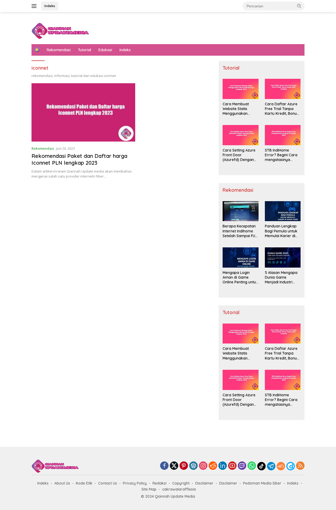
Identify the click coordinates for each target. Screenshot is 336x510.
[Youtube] (232, 466)
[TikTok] (261, 466)
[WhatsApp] (252, 466)
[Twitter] (174, 466)
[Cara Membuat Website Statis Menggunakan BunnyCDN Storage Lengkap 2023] (240, 89)
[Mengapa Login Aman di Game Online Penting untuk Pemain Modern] (240, 257)
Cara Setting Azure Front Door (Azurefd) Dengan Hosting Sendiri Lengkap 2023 (239, 155)
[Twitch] (242, 466)
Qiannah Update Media (175, 496)
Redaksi (159, 483)
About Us (62, 483)
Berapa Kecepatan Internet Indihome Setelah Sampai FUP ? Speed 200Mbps (240, 231)
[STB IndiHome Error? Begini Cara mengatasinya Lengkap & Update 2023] (283, 135)
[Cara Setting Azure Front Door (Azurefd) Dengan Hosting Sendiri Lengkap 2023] (240, 135)
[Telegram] (271, 466)
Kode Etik (84, 483)
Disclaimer (204, 483)
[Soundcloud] (281, 466)
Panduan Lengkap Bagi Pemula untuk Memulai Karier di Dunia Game (281, 231)
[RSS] (300, 466)
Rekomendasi (59, 50)
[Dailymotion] (290, 466)
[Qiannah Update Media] (60, 30)
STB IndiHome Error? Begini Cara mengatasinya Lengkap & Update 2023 (281, 155)
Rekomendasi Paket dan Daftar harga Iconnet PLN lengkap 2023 (79, 159)
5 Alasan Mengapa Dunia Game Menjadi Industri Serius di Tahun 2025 (281, 277)
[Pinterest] (184, 466)
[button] (299, 6)
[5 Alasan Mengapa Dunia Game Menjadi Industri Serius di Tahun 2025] (283, 257)
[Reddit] (213, 466)
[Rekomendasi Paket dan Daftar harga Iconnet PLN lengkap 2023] (83, 112)
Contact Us (107, 483)
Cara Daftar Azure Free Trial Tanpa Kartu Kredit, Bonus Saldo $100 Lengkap (282, 109)
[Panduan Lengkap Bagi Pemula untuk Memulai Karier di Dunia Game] (283, 211)
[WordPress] (193, 466)
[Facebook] (164, 466)
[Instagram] (203, 466)
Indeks (49, 6)
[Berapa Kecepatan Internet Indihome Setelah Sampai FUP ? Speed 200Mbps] (240, 211)
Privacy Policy (135, 483)
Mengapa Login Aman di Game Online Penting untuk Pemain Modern (240, 277)
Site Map (148, 489)
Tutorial (84, 50)
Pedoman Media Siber (262, 483)
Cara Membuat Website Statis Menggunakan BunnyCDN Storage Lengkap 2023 (239, 109)
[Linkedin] (222, 466)
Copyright (181, 483)
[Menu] (35, 6)
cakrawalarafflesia (179, 489)
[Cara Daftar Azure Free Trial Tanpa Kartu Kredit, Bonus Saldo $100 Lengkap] (283, 89)
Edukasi (105, 50)
